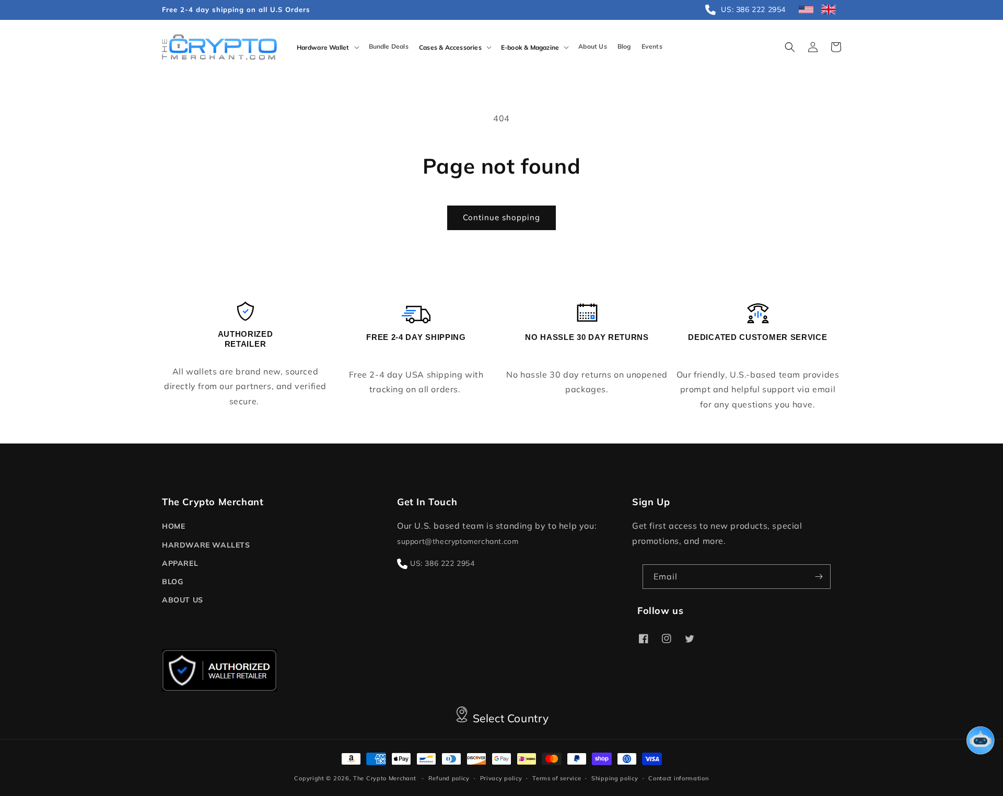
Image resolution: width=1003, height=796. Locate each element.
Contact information (678, 778)
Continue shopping (501, 217)
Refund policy (449, 778)
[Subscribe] (818, 576)
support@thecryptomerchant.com (457, 541)
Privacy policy (501, 778)
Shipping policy (614, 778)
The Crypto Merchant (384, 778)
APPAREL (180, 563)
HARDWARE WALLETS (206, 545)
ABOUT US (182, 600)
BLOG (172, 581)
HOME (173, 526)
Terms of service (556, 778)
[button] (327, 47)
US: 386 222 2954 (442, 563)
